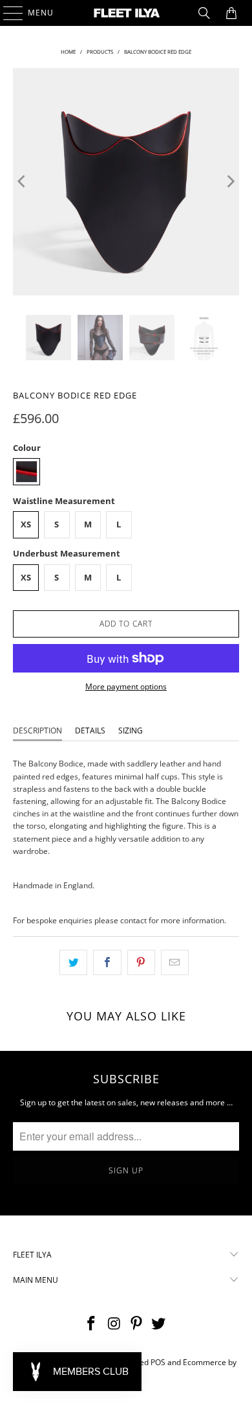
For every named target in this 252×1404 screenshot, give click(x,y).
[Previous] (22, 181)
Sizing (130, 730)
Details (90, 730)
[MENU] (7, 13)
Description (37, 730)
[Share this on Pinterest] (141, 962)
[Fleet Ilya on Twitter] (159, 1324)
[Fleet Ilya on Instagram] (114, 1324)
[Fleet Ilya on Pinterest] (137, 1324)
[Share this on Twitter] (73, 962)
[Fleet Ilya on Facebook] (91, 1324)
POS (158, 1362)
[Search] (204, 13)
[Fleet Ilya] (126, 13)
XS (26, 524)
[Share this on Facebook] (107, 962)
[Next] (229, 181)
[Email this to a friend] (175, 962)
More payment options (126, 686)
